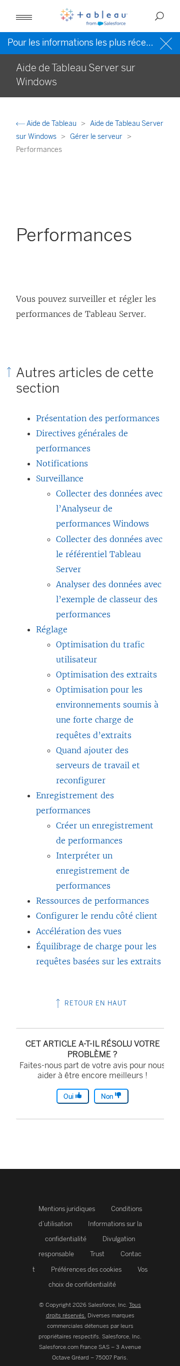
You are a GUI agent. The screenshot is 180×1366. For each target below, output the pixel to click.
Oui (69, 1096)
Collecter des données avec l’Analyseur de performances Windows (109, 508)
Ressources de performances (92, 901)
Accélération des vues (79, 931)
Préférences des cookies (86, 1269)
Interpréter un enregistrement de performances (93, 870)
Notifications (62, 463)
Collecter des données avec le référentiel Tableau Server (109, 554)
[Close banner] (167, 42)
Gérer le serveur (97, 136)
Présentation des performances (98, 418)
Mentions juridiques (66, 1209)
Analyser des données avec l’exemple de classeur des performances (109, 599)
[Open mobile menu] (24, 16)
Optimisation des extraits (106, 674)
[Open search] (159, 16)
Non (107, 1096)
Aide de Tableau (51, 123)
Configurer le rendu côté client (97, 916)
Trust (97, 1254)
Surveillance (60, 478)
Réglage (52, 629)
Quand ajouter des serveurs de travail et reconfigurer (98, 765)
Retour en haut (94, 1003)
